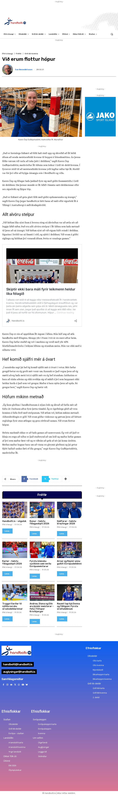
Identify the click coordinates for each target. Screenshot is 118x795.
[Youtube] (23, 685)
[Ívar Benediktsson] (8, 69)
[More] (65, 479)
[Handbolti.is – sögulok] (14, 510)
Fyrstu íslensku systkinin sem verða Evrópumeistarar (40, 564)
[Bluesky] (27, 685)
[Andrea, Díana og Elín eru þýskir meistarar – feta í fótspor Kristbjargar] (42, 592)
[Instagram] (7, 685)
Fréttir (19, 54)
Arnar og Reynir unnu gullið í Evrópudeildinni (69, 562)
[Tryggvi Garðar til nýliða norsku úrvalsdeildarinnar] (14, 592)
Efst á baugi (7, 54)
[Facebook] (3, 685)
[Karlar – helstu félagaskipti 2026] (14, 550)
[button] (112, 34)
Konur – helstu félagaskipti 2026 (39, 522)
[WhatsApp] (19, 685)
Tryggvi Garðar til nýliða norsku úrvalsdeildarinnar (12, 606)
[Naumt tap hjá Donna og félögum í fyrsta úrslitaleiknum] (69, 592)
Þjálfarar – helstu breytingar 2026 (66, 522)
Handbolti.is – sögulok (14, 521)
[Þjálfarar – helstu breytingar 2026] (69, 510)
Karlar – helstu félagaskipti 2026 (12, 562)
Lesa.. (7, 531)
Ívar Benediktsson (23, 69)
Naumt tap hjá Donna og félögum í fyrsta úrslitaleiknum (68, 606)
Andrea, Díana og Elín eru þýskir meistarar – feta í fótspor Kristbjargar (42, 607)
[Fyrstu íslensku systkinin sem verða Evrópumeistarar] (42, 550)
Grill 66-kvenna (31, 54)
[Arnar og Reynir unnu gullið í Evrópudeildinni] (69, 550)
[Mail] (11, 685)
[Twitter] (15, 685)
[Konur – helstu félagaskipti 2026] (42, 510)
